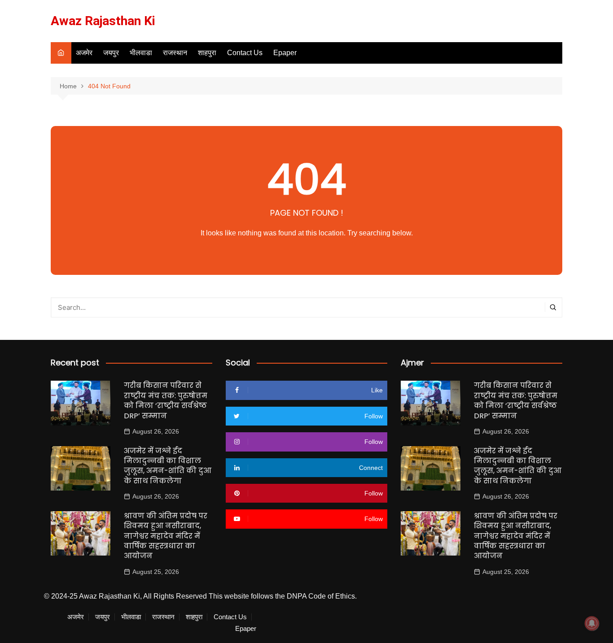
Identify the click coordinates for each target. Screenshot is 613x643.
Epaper (285, 52)
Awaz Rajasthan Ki (103, 20)
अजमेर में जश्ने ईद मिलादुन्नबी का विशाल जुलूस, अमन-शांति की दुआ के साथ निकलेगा (167, 466)
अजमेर (84, 52)
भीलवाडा (141, 52)
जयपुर (111, 52)
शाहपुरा (207, 52)
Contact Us (245, 52)
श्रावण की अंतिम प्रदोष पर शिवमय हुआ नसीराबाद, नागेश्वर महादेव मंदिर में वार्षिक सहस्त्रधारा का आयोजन (165, 536)
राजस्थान (175, 52)
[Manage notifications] (592, 623)
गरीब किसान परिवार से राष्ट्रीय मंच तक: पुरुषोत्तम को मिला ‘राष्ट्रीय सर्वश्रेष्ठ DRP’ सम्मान (165, 400)
